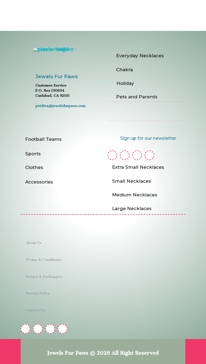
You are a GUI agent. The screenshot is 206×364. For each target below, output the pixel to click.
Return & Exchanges (44, 275)
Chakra (124, 69)
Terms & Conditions (43, 258)
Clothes (34, 167)
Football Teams (43, 139)
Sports (33, 153)
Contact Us (35, 309)
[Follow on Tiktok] (149, 155)
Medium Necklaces (134, 194)
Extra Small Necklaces (138, 167)
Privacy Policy (38, 292)
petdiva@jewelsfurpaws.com (60, 104)
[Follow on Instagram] (125, 155)
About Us (34, 241)
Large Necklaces (132, 208)
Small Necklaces (131, 181)
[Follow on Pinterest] (137, 155)
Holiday (125, 83)
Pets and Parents (136, 96)
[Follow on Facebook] (112, 155)
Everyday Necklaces (140, 55)
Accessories (39, 182)
